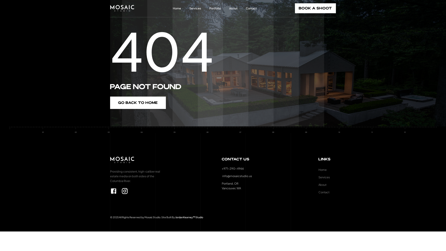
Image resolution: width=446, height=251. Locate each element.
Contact (251, 8)
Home (177, 8)
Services (195, 8)
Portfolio (215, 8)
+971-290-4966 (233, 168)
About (233, 8)
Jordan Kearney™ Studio (189, 217)
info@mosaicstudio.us (237, 176)
